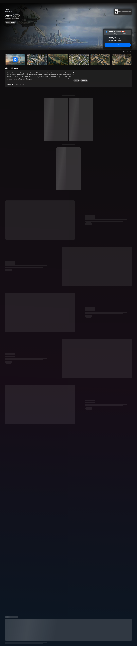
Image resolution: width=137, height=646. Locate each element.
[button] (15, 59)
